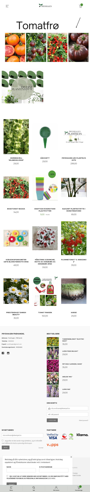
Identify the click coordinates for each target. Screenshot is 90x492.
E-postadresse (45, 467)
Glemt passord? (83, 420)
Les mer (41, 448)
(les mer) (51, 478)
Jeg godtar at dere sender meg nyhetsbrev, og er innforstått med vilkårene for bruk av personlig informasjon (22, 442)
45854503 (11, 341)
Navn (9, 467)
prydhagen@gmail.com (14, 344)
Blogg (74, 467)
